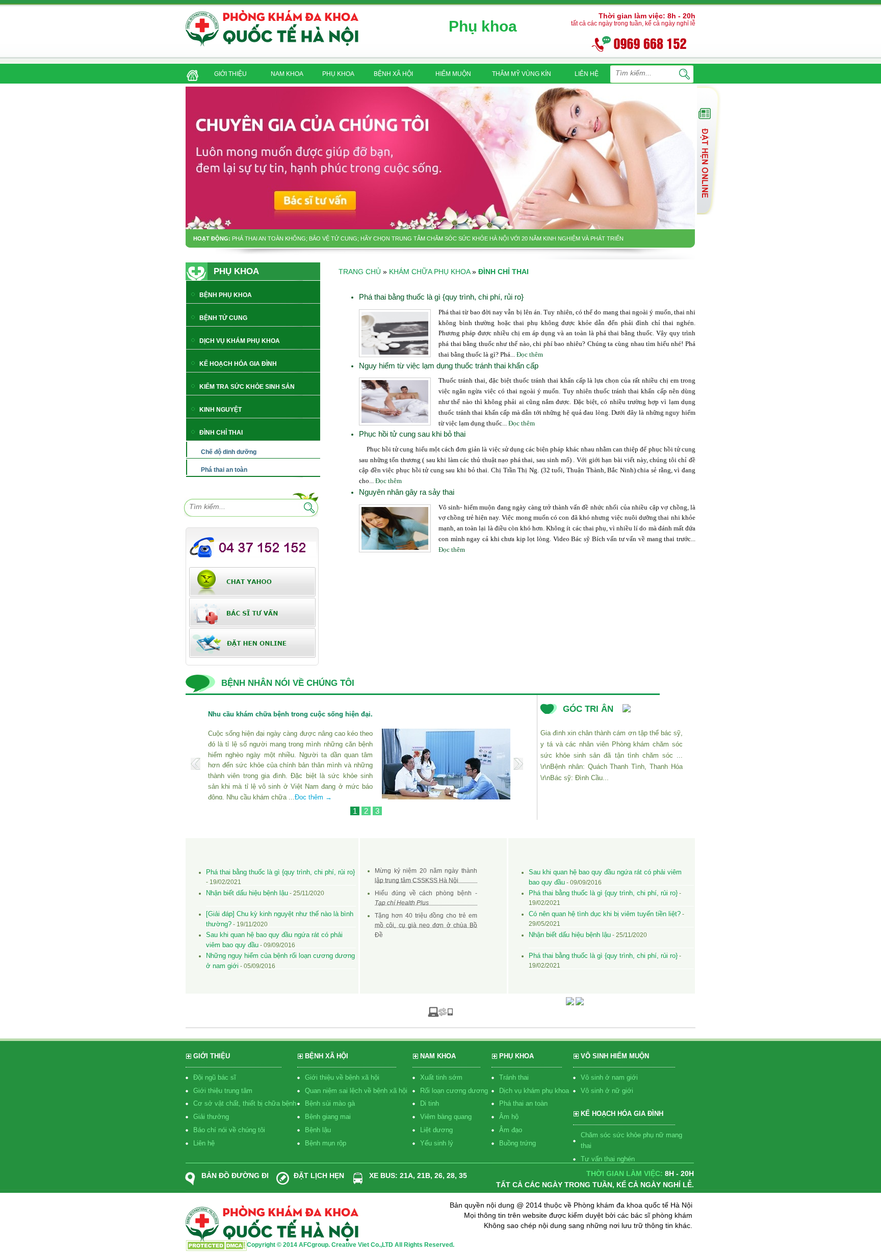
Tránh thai (514, 1077)
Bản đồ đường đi (235, 1175)
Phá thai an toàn (523, 1103)
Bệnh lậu (318, 1130)
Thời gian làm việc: (624, 1173)
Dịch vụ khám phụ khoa (534, 1090)
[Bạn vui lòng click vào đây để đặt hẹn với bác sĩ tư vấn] (252, 642)
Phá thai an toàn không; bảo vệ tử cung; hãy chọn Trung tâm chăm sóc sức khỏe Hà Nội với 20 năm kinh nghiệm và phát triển (428, 238)
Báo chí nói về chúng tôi (229, 1130)
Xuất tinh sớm (441, 1077)
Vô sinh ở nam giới (609, 1077)
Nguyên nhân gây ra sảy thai (406, 492)
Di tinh (429, 1103)
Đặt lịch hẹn (319, 1175)
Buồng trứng (517, 1143)
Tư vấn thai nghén (608, 1159)
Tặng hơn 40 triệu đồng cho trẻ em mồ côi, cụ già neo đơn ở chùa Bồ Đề (426, 925)
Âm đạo (510, 1130)
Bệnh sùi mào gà (330, 1103)
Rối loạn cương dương (454, 1090)
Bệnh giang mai (328, 1116)
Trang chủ (360, 272)
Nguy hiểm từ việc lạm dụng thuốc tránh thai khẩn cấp (448, 365)
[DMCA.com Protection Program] (216, 1248)
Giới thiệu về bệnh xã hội (342, 1077)
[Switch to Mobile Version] (440, 1011)
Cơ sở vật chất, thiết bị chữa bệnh (244, 1103)
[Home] (190, 72)
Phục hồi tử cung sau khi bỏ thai (412, 434)
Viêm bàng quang (446, 1116)
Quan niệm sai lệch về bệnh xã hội (356, 1090)
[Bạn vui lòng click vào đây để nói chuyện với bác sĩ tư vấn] (709, 150)
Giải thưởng (211, 1116)
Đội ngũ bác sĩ (214, 1077)
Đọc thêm (529, 354)
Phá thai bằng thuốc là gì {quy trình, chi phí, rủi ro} (441, 296)
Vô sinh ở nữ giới (607, 1090)
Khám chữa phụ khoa (429, 272)
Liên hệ (204, 1143)
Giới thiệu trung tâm (222, 1090)
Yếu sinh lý (436, 1143)
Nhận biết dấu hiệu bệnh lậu (247, 893)
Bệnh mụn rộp (325, 1143)
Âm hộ (509, 1116)
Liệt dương (436, 1130)
